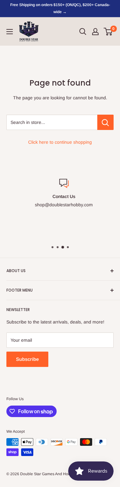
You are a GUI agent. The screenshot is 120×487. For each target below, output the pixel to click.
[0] (108, 31)
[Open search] (82, 31)
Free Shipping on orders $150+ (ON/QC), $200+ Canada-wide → (60, 8)
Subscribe (27, 359)
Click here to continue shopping (60, 142)
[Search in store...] (105, 122)
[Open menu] (9, 31)
